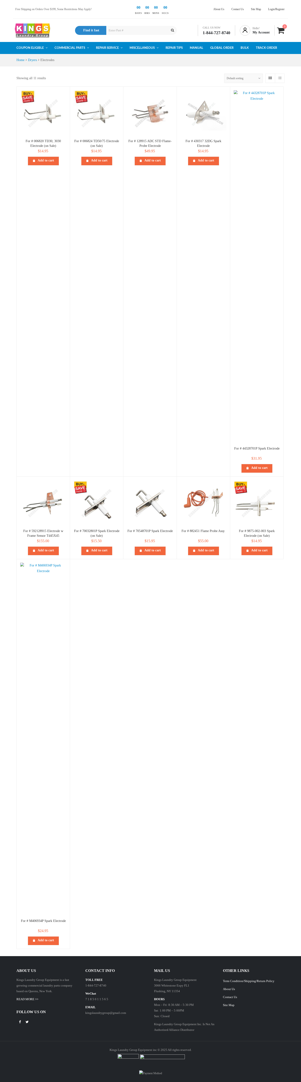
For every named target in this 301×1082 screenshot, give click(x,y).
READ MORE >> (27, 999)
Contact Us (230, 997)
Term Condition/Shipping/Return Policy (248, 981)
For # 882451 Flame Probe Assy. (203, 531)
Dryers (32, 60)
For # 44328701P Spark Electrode (257, 448)
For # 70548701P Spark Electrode (150, 531)
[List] (279, 78)
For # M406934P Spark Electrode (43, 921)
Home (20, 60)
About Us (229, 989)
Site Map (228, 1005)
